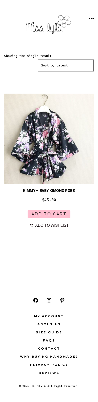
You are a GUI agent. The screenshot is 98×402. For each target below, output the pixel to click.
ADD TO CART (49, 214)
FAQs (49, 340)
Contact (49, 348)
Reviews (49, 373)
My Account (49, 316)
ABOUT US (49, 324)
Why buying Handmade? (49, 356)
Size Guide (49, 332)
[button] (49, 225)
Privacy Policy (49, 365)
